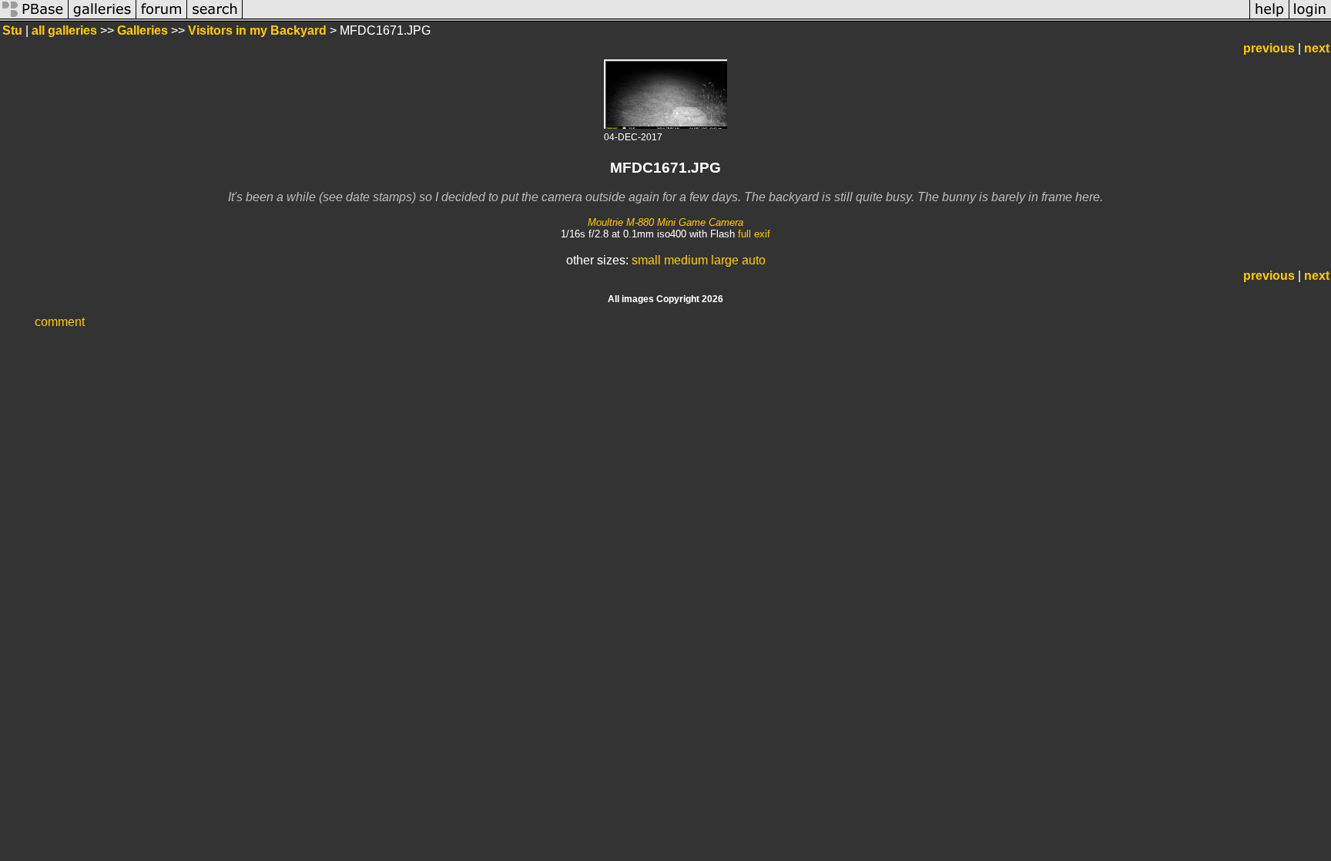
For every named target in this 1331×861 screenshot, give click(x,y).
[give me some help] (1269, 17)
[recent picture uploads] (102, 17)
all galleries (64, 30)
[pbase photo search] (215, 17)
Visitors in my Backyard (257, 30)
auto (754, 260)
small (646, 260)
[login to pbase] (1310, 17)
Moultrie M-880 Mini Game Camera (665, 222)
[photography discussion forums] (161, 17)
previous (1269, 48)
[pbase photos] (34, 17)
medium (686, 260)
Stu (13, 30)
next (1316, 48)
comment (60, 321)
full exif (754, 234)
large (725, 260)
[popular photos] (746, 17)
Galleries (142, 30)
